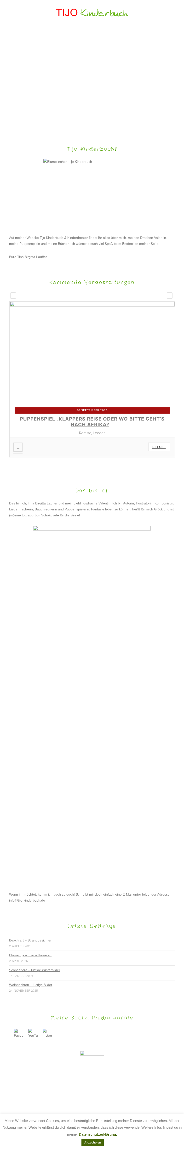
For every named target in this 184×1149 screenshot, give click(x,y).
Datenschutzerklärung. (98, 1134)
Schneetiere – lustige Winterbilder (34, 970)
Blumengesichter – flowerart (30, 955)
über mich (118, 238)
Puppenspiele (29, 244)
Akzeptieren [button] (92, 1142)
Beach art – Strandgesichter (30, 940)
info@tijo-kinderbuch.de (27, 900)
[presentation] (13, 295)
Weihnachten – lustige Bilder (30, 985)
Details (159, 447)
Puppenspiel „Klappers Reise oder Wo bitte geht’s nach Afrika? (92, 421)
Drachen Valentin (153, 238)
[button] (92, 33)
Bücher (63, 244)
